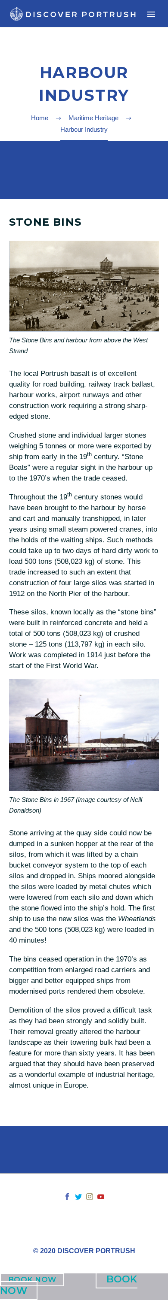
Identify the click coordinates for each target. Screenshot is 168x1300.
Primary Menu (151, 14)
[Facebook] (67, 1196)
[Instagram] (89, 1196)
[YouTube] (100, 1196)
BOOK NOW (32, 1279)
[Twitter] (78, 1196)
